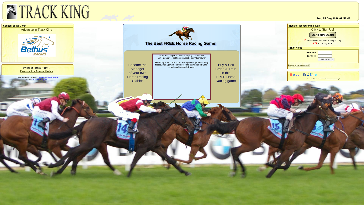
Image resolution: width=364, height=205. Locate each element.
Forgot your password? (299, 65)
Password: (311, 56)
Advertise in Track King (36, 29)
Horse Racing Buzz (41, 79)
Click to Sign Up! (322, 29)
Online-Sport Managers (48, 77)
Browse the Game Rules (36, 71)
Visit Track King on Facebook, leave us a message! (323, 79)
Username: (311, 52)
